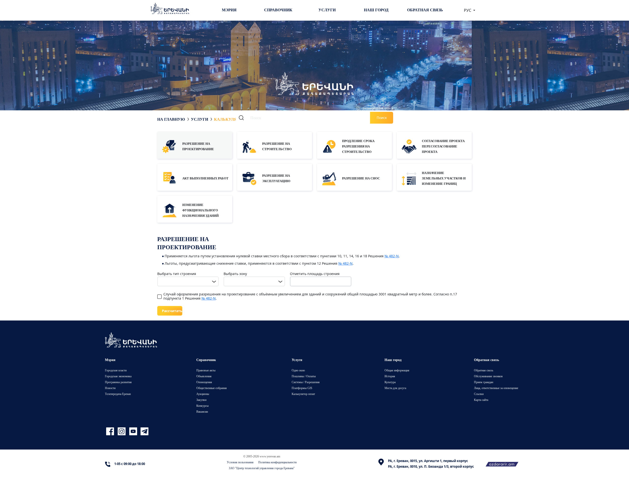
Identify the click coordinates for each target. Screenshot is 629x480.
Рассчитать (172, 310)
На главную (171, 119)
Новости (110, 388)
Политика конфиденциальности (277, 462)
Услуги (327, 10)
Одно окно (298, 370)
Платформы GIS (302, 388)
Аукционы (202, 394)
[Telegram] (144, 431)
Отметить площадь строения (315, 273)
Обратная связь (425, 10)
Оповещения (204, 382)
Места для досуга (395, 388)
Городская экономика (118, 376)
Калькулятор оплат (303, 394)
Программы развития (118, 382)
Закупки (201, 400)
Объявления (204, 376)
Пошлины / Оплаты (304, 376)
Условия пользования (240, 462)
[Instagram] (122, 431)
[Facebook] (110, 431)
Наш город (376, 10)
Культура (390, 382)
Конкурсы (202, 406)
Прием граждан (483, 382)
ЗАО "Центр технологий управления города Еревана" (262, 468)
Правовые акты (205, 370)
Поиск (382, 117)
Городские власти (116, 370)
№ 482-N (392, 256)
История (390, 376)
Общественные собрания (211, 388)
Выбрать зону (235, 273)
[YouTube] (134, 431)
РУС (468, 10)
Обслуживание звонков (488, 376)
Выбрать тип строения (176, 273)
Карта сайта (481, 400)
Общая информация (397, 370)
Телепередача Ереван (118, 394)
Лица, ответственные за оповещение (496, 388)
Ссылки (479, 394)
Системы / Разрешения (306, 382)
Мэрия (229, 10)
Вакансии (202, 411)
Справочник (278, 10)
